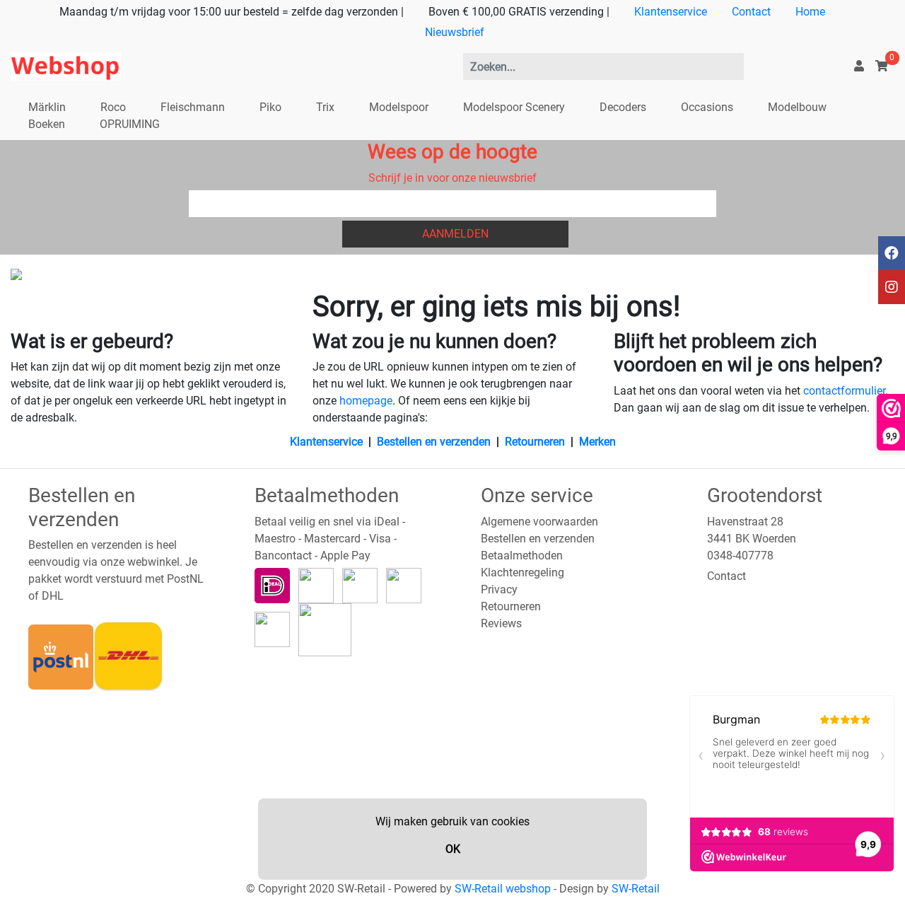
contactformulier (844, 390)
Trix (325, 107)
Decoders (623, 107)
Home (810, 11)
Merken (597, 441)
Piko (270, 107)
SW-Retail (636, 888)
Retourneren (535, 441)
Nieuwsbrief (454, 32)
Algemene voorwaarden (539, 521)
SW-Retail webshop (503, 888)
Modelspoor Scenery (514, 107)
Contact (751, 11)
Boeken (46, 124)
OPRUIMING (130, 124)
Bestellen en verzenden (434, 441)
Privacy (499, 589)
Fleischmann (192, 107)
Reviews (501, 623)
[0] (881, 66)
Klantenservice (670, 11)
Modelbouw (797, 107)
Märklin (47, 107)
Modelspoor (398, 107)
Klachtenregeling (522, 572)
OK (452, 849)
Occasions (707, 107)
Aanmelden (455, 233)
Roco (113, 107)
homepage (365, 400)
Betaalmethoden (522, 555)
